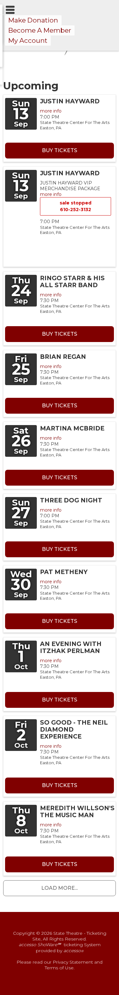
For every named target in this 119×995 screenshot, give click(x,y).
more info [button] (51, 111)
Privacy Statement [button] (73, 962)
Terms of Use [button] (59, 968)
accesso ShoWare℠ (40, 944)
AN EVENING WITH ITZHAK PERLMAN (71, 647)
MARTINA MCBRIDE (72, 428)
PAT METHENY (64, 572)
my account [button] (27, 40)
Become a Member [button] (39, 30)
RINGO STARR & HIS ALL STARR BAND (72, 282)
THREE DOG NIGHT (71, 500)
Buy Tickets (59, 150)
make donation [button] (33, 20)
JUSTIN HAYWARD (70, 101)
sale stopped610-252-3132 (75, 206)
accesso (73, 950)
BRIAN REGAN (63, 356)
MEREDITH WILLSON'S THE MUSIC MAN (77, 811)
